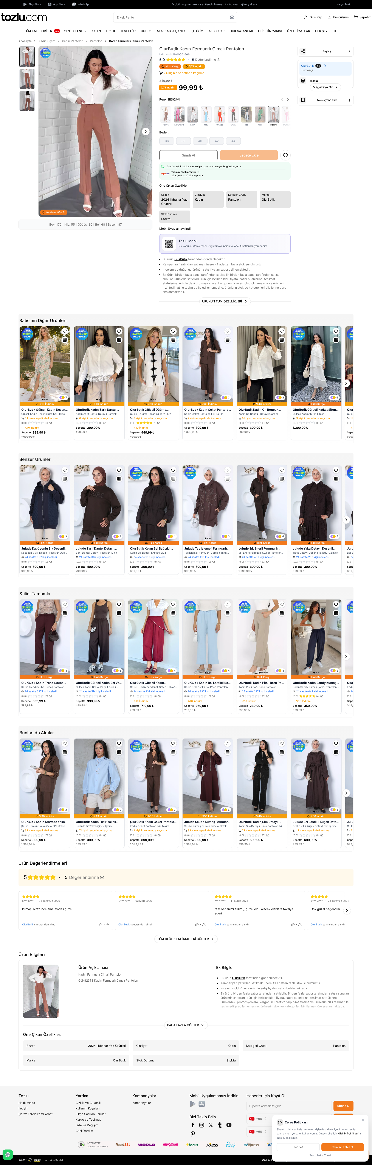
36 (167, 141)
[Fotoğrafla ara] (232, 17)
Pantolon (96, 41)
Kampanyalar (141, 1103)
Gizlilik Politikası (348, 1133)
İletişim (23, 1108)
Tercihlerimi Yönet (320, 1155)
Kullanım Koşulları (87, 1108)
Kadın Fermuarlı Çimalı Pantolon (131, 41)
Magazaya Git (323, 87)
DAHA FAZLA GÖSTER (183, 1025)
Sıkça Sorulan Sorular (90, 1114)
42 (217, 141)
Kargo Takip (344, 4)
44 (233, 141)
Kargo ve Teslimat (88, 1119)
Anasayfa (25, 41)
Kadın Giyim (47, 41)
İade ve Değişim (87, 1125)
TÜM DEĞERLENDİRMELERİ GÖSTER (183, 939)
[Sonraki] (146, 131)
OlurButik (180, 259)
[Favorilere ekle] (64, 331)
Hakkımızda (27, 1103)
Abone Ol (343, 1106)
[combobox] (258, 1119)
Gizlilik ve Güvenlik (89, 1103)
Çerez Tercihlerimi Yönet (36, 1114)
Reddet (298, 1147)
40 (200, 141)
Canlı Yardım (84, 1130)
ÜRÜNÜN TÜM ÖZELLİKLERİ (222, 301)
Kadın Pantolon (72, 41)
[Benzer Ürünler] (64, 339)
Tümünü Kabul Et (342, 1147)
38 (183, 141)
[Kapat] (363, 1120)
